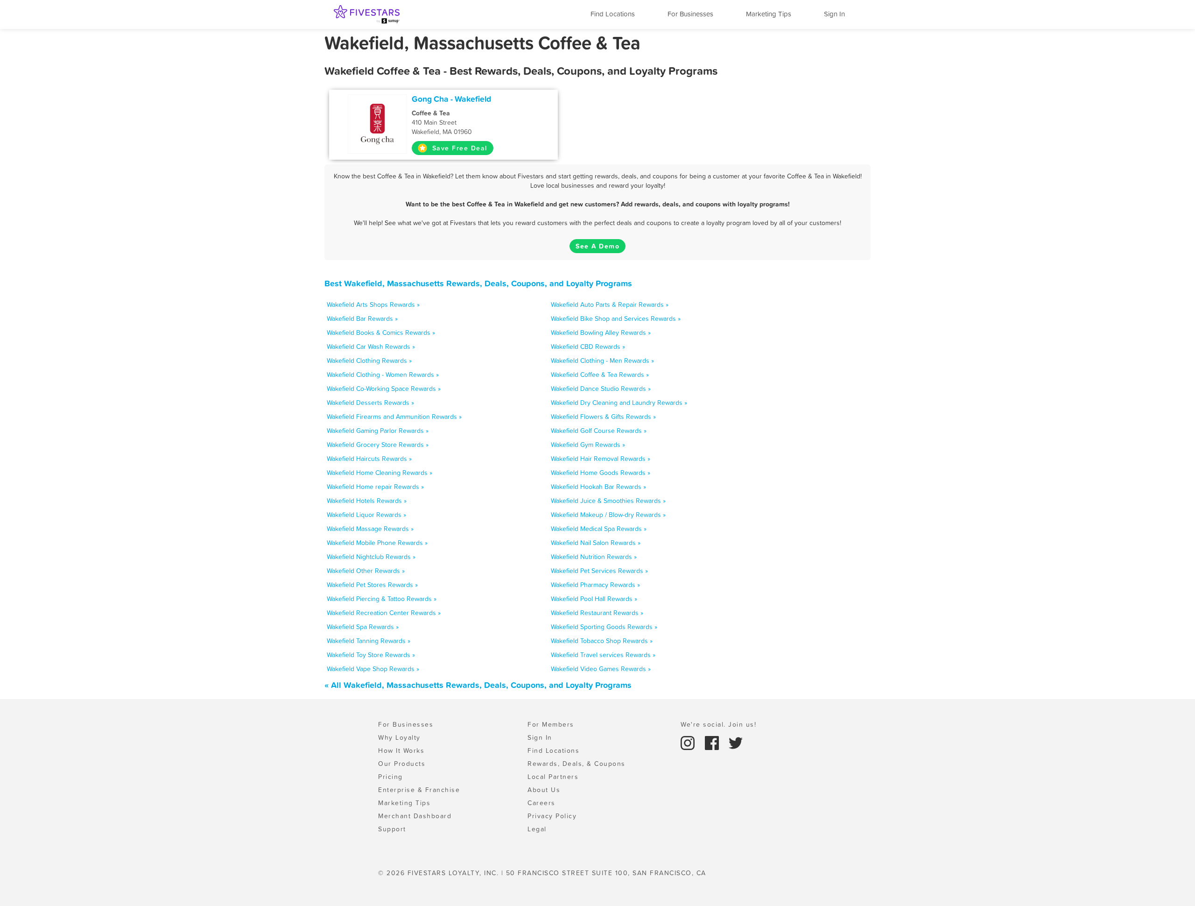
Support (392, 829)
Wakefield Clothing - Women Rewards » (383, 374)
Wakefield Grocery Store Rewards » (378, 444)
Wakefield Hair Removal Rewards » (600, 458)
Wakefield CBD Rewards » (588, 346)
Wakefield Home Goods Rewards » (600, 472)
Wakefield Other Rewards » (366, 570)
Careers (541, 802)
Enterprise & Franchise (419, 789)
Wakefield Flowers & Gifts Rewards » (603, 416)
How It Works (401, 750)
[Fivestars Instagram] (689, 742)
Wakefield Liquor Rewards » (366, 514)
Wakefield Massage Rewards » (370, 528)
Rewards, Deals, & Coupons (576, 763)
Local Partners (552, 776)
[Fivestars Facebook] (713, 742)
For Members (550, 724)
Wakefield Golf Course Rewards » (599, 430)
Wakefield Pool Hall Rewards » (594, 598)
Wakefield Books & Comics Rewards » (381, 332)
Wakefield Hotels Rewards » (367, 500)
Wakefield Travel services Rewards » (603, 654)
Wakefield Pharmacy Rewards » (595, 584)
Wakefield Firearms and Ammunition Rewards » (394, 416)
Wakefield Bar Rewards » (362, 318)
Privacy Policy (551, 816)
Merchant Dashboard (414, 816)
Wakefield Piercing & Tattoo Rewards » (381, 598)
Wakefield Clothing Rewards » (369, 360)
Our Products (401, 763)
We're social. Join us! (718, 724)
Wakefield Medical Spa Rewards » (599, 528)
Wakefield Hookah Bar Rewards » (598, 486)
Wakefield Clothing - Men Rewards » (602, 360)
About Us (543, 789)
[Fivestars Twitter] (735, 742)
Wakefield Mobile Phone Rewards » (377, 542)
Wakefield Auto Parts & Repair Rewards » (609, 304)
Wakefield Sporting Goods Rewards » (604, 626)
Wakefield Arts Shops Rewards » (373, 304)
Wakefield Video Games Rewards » (601, 668)
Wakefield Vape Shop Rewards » (373, 668)
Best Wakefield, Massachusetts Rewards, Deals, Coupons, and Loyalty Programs (478, 283)
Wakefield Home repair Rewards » (375, 486)
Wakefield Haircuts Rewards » (369, 458)
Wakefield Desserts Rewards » (370, 402)
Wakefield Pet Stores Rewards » (372, 584)
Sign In (834, 13)
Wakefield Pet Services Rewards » (599, 570)
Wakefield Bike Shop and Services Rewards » (616, 318)
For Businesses (690, 13)
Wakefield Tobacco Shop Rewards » (602, 640)
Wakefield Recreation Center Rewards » (384, 612)
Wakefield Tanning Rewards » (368, 640)
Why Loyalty (399, 737)
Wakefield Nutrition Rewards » (594, 556)
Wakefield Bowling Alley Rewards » (601, 332)
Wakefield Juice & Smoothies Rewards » (608, 500)
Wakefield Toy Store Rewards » (371, 654)
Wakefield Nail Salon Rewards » (595, 542)
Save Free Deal (458, 148)
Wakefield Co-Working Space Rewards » (384, 388)
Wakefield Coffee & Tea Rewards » (600, 374)
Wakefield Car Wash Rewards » (371, 346)
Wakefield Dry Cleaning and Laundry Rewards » (619, 402)
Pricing (390, 776)
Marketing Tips (768, 13)
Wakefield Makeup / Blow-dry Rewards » (608, 514)
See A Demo (597, 246)
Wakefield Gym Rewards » (588, 444)
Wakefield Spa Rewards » (363, 626)
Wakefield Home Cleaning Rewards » (379, 472)
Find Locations (612, 13)
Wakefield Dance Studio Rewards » (601, 388)
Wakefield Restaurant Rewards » (597, 612)
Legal (537, 829)
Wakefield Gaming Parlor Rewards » (378, 430)
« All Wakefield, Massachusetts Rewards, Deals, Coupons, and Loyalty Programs (478, 685)
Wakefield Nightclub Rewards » (371, 556)
